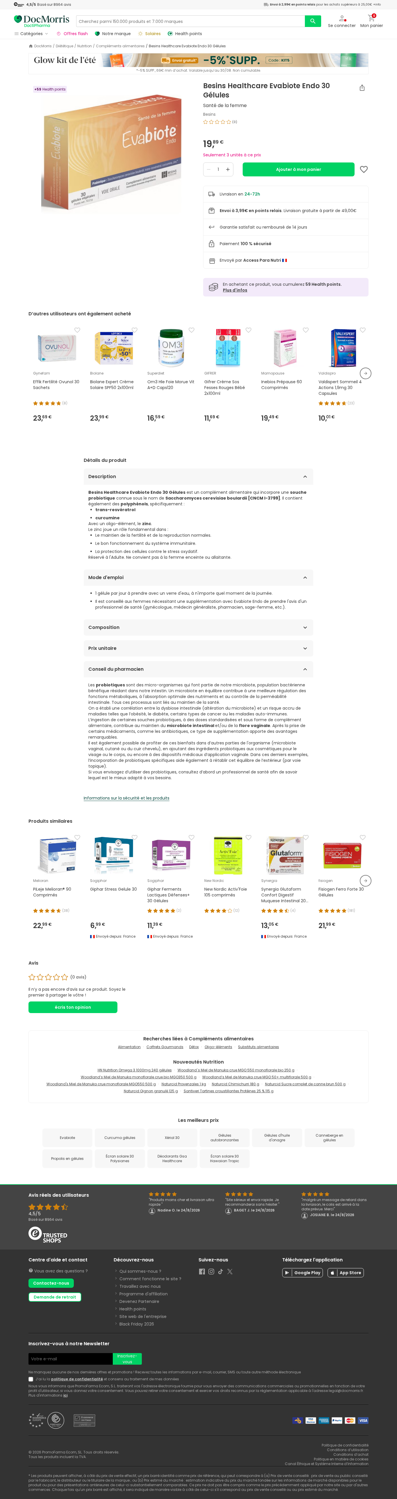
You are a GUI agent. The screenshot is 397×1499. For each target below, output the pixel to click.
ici (65, 1395)
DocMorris (43, 46)
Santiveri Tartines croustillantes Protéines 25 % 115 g (228, 1090)
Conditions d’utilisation (348, 1449)
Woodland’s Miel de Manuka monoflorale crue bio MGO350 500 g (138, 1077)
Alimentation (129, 1046)
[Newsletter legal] (31, 1379)
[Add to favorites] (364, 169)
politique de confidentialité (77, 1379)
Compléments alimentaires (120, 46)
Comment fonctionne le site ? (150, 1279)
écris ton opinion (73, 1007)
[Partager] (362, 87)
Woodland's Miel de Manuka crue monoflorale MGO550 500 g (101, 1084)
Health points (132, 1309)
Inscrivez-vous (127, 1359)
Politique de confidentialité (345, 1445)
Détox (194, 1046)
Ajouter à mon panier (298, 169)
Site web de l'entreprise (143, 1316)
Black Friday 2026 (136, 1324)
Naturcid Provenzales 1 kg (184, 1084)
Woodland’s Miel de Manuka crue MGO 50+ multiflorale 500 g (256, 1077)
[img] (111, 154)
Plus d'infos (235, 290)
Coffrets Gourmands (164, 1046)
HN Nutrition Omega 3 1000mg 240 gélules (135, 1070)
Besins (209, 114)
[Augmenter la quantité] (227, 169)
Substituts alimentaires (258, 1046)
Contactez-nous (51, 1283)
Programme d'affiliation (143, 1294)
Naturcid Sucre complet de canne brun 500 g (305, 1084)
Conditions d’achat (351, 1454)
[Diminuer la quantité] (208, 169)
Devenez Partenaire (139, 1301)
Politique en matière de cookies (341, 1459)
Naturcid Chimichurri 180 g (235, 1084)
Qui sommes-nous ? (140, 1271)
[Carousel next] (365, 373)
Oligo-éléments (218, 1046)
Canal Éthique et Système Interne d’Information (327, 1463)
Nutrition (84, 46)
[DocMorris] (41, 21)
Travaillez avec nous (140, 1286)
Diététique (64, 46)
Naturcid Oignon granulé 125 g (151, 1090)
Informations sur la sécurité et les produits (126, 798)
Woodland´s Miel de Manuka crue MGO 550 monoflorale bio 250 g (236, 1070)
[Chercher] (313, 21)
